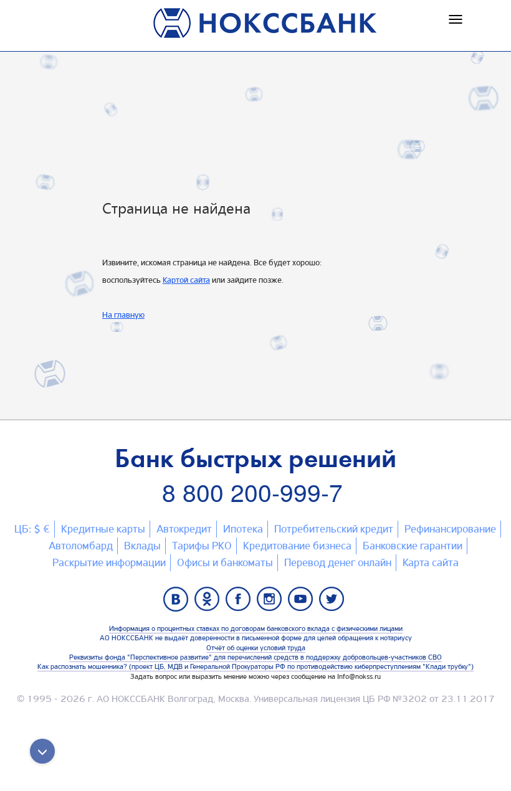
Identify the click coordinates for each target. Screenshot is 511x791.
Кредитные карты (103, 529)
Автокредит (184, 529)
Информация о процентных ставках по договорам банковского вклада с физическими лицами (256, 628)
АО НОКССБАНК (131, 698)
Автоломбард (81, 545)
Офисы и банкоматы (225, 562)
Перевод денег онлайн (337, 562)
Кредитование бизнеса (297, 545)
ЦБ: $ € (32, 529)
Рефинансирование (450, 529)
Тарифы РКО (202, 545)
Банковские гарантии (412, 545)
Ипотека (243, 529)
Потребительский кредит (333, 529)
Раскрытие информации (109, 562)
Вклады (142, 545)
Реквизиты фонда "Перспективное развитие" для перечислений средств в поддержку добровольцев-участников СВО (255, 657)
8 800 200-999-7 (252, 491)
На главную (123, 315)
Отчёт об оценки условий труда (255, 647)
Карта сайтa (431, 562)
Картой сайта (186, 280)
